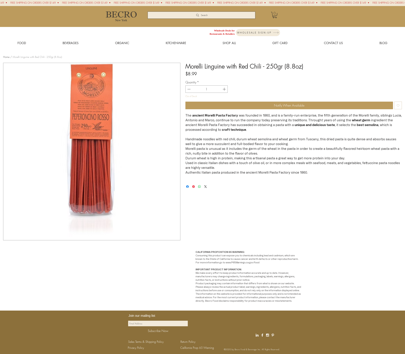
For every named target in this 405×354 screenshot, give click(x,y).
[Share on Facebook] (187, 186)
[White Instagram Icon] (267, 335)
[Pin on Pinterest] (193, 186)
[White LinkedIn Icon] (257, 335)
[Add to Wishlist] (398, 105)
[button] (274, 15)
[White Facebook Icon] (262, 335)
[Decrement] (188, 89)
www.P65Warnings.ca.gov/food (242, 262)
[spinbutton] (206, 89)
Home (6, 57)
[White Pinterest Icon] (273, 335)
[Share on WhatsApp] (199, 186)
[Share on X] (205, 186)
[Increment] (224, 89)
